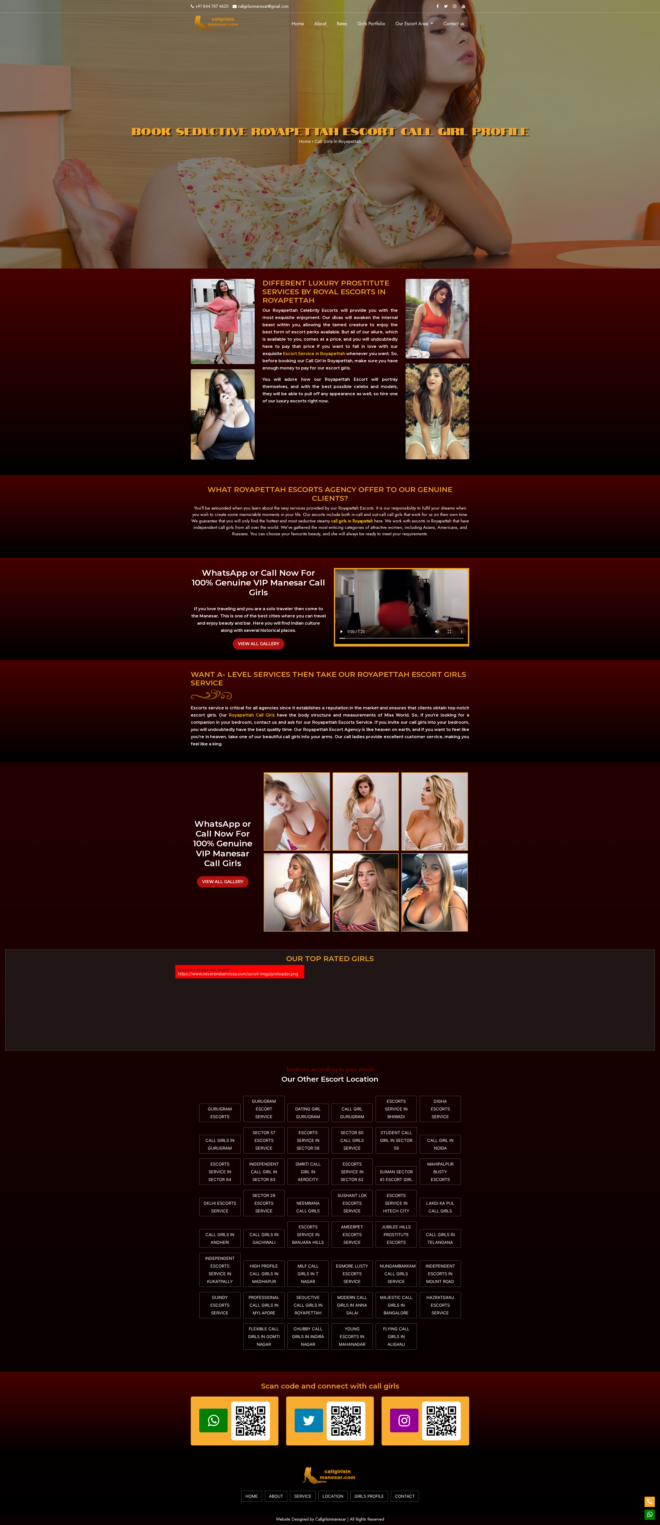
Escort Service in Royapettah (314, 353)
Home (300, 23)
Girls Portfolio (371, 23)
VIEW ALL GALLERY (258, 643)
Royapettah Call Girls (252, 715)
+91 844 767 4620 (212, 6)
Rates (342, 23)
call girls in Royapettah (352, 521)
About (320, 23)
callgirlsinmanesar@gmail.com (263, 6)
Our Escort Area (412, 23)
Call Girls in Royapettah (338, 141)
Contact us (453, 23)
